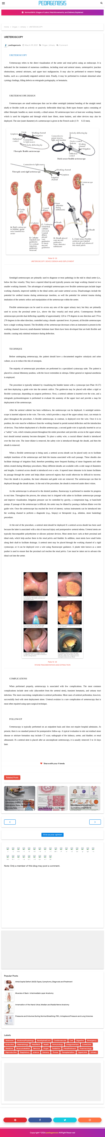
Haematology (22, 1044)
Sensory (45, 1052)
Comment (63, 45)
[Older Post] (95, 822)
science (36, 1052)
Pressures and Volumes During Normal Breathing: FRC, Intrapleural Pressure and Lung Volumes (54, 1016)
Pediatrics (56, 1048)
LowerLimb (86, 1044)
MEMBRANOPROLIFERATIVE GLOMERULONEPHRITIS (83, 806)
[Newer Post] (10, 822)
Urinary (52, 45)
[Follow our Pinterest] (15, 1120)
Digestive (80, 1040)
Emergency (92, 1040)
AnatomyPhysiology (25, 1040)
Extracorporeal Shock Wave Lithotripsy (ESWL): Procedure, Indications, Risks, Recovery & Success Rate (18, 804)
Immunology (57, 1044)
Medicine (9, 1048)
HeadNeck (36, 1044)
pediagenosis (52, 1133)
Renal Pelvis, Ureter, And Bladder (51, 808)
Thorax (55, 1052)
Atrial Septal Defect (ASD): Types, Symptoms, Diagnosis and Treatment (43, 982)
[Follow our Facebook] (40, 1120)
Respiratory (24, 1052)
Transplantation (68, 1052)
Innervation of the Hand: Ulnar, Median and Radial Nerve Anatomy (42, 1005)
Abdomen (9, 1040)
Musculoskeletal (23, 1048)
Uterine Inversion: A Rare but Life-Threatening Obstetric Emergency (54, 12)
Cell (71, 1040)
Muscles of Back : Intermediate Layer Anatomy (34, 993)
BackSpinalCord (43, 1040)
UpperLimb (82, 1052)
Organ (45, 45)
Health (46, 1044)
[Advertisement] (52, 950)
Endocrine (9, 1044)
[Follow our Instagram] (90, 1120)
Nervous (36, 1048)
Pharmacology (86, 1048)
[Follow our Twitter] (65, 1120)
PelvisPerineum (70, 1048)
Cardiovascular (60, 1040)
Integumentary (72, 1044)
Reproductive (11, 1052)
